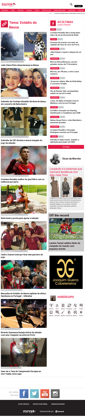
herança (4, 61)
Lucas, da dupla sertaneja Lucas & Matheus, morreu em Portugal (64, 102)
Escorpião (57, 315)
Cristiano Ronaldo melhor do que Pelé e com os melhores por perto (22, 180)
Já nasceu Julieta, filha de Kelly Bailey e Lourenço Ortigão (66, 82)
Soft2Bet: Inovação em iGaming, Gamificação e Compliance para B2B (65, 111)
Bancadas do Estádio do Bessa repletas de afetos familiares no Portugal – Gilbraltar (23, 294)
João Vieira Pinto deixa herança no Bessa (20, 65)
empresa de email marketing (59, 411)
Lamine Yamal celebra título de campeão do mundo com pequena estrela (64, 246)
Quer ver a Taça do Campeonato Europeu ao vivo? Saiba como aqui (21, 372)
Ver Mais (66, 147)
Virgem (81, 308)
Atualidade (5, 10)
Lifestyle (29, 10)
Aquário (75, 315)
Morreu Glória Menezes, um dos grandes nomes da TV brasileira (63, 63)
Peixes (81, 315)
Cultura (37, 10)
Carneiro (51, 308)
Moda (13, 10)
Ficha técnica (23, 404)
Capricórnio (69, 315)
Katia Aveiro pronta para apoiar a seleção (20, 218)
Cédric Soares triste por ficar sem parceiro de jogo (22, 255)
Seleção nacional (7, 251)
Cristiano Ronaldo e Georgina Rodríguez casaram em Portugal (63, 131)
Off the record (46, 10)
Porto (3, 329)
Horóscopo (71, 10)
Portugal (4, 368)
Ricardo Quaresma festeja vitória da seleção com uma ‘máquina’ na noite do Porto (21, 333)
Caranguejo (69, 308)
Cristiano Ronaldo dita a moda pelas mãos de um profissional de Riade (65, 34)
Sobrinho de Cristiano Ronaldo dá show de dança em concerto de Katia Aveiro (23, 102)
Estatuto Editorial (40, 404)
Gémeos (63, 308)
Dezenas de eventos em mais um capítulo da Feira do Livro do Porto (64, 43)
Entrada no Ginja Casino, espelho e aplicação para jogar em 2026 (64, 141)
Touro (57, 308)
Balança (51, 315)
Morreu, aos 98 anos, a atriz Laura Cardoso (64, 73)
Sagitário (63, 315)
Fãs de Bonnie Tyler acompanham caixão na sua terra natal (64, 92)
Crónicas (80, 10)
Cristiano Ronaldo (7, 98)
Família (4, 290)
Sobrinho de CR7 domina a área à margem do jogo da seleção (21, 141)
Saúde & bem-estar (59, 10)
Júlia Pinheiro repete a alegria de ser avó (65, 53)
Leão (75, 308)
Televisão (20, 10)
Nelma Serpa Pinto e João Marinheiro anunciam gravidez (66, 121)
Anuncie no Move (58, 404)
